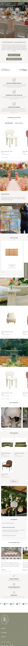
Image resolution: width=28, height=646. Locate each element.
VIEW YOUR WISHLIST (25, 270)
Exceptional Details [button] (8, 523)
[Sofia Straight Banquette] (21, 444)
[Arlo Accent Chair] (7, 465)
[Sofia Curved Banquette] (7, 444)
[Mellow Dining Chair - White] (11, 138)
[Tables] (11, 417)
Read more (3, 569)
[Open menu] (3, 9)
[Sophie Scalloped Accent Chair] (11, 318)
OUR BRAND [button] (4, 632)
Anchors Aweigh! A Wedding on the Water (9, 562)
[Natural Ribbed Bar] (11, 252)
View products (14, 354)
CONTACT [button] (3, 636)
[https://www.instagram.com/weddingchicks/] (15, 69)
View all (14, 481)
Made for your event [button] (8, 527)
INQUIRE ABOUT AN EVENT (14, 59)
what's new (17, 1)
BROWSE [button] (3, 628)
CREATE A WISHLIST (14, 54)
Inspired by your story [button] (9, 531)
